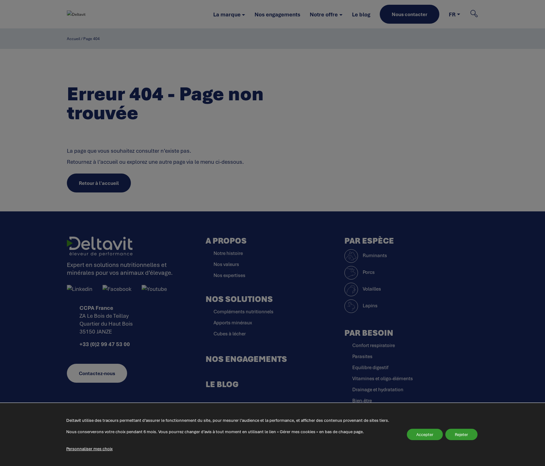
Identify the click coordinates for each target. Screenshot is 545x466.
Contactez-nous (97, 373)
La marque (227, 14)
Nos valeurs (226, 264)
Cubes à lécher (230, 333)
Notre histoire (228, 253)
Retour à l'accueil (99, 183)
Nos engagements (277, 14)
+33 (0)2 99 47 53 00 (104, 344)
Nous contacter (409, 14)
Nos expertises (229, 275)
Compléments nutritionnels (243, 311)
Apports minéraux (233, 322)
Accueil (73, 38)
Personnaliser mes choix (89, 448)
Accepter (424, 434)
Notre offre (324, 14)
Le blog (361, 14)
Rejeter (461, 434)
